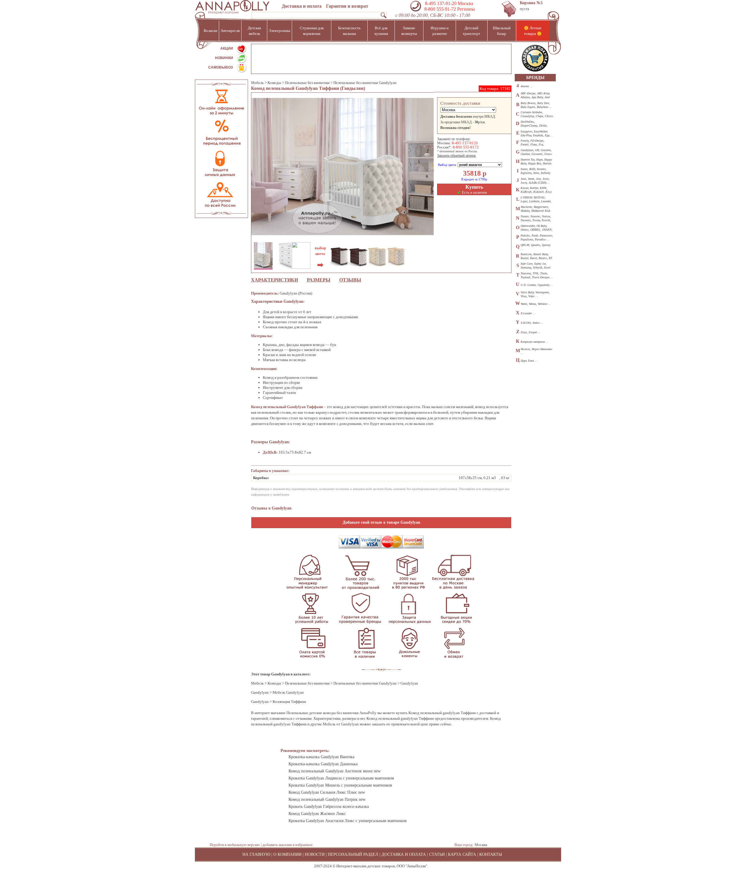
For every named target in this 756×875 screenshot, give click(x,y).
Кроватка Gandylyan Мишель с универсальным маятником (340, 785)
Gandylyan (260, 692)
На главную (256, 854)
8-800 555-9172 (466, 147)
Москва (481, 844)
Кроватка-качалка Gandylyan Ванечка (321, 757)
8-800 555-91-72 (439, 9)
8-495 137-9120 (465, 143)
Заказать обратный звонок (456, 155)
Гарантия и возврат (347, 6)
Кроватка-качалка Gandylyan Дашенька (323, 764)
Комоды (274, 82)
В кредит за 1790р (474, 179)
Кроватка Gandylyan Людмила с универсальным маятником (341, 778)
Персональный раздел (353, 854)
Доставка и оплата (302, 6)
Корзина (531, 3)
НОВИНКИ (224, 58)
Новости (315, 854)
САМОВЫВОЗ (220, 67)
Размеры (318, 279)
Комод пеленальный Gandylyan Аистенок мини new (335, 771)
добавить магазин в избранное (288, 844)
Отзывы (350, 279)
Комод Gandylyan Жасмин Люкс (317, 813)
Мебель (257, 82)
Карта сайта (462, 854)
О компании (287, 854)
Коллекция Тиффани (289, 701)
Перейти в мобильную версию (235, 844)
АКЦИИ (226, 48)
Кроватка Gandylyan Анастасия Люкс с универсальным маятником (348, 821)
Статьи (437, 854)
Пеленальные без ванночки (307, 82)
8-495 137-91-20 (441, 3)
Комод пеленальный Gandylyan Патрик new (327, 799)
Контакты (490, 854)
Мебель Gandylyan (288, 692)
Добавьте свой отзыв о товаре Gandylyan (381, 522)
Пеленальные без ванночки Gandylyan (365, 82)
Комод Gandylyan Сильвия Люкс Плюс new (327, 792)
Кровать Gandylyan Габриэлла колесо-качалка (329, 806)
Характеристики (274, 279)
